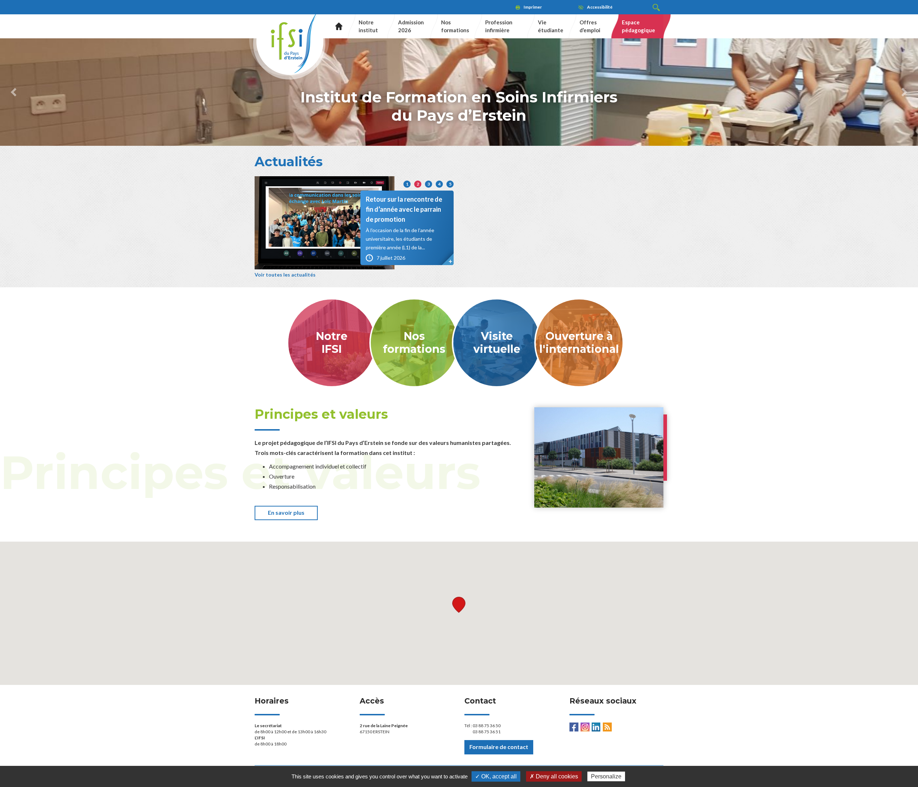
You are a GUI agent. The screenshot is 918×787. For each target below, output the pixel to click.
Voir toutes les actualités (285, 275)
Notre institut (368, 26)
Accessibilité (599, 7)
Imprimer (533, 7)
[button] (14, 92)
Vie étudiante (550, 26)
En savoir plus (286, 512)
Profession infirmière (498, 26)
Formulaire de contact (498, 746)
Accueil (336, 26)
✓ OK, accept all (496, 776)
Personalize (606, 776)
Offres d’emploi (589, 26)
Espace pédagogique (638, 26)
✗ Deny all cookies (554, 776)
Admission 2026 (411, 26)
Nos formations (455, 26)
